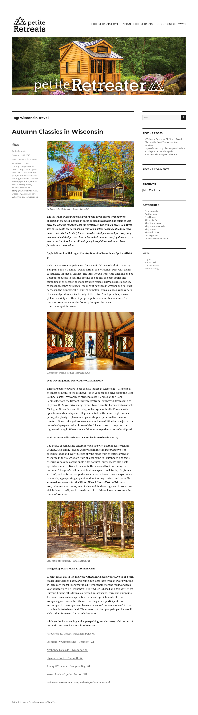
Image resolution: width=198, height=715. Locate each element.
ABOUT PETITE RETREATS (138, 24)
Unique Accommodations (156, 238)
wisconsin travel (29, 194)
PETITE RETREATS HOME (104, 24)
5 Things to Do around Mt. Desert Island (163, 139)
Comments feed (152, 265)
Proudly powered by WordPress (43, 702)
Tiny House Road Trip (155, 226)
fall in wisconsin (19, 172)
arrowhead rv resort (21, 163)
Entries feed (150, 262)
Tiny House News (153, 223)
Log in (148, 259)
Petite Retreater (19, 702)
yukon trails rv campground (25, 197)
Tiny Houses (150, 229)
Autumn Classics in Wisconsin (57, 131)
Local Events (18, 159)
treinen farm (31, 191)
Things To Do (31, 159)
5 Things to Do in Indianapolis (159, 151)
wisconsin (16, 194)
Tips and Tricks (152, 232)
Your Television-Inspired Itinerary (161, 154)
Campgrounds (151, 211)
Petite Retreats (19, 151)
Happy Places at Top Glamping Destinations (165, 148)
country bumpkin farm (23, 166)
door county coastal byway (24, 169)
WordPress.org (152, 268)
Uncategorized (151, 235)
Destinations (151, 214)
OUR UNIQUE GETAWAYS (171, 24)
